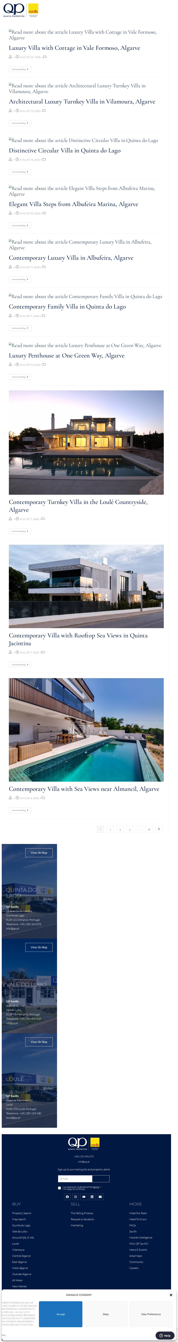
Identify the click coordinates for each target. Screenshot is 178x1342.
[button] (171, 1295)
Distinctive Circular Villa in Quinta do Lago (65, 150)
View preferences (151, 1314)
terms (96, 1186)
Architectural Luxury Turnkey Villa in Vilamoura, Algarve (82, 101)
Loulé (15, 1243)
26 (149, 829)
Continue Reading (21, 68)
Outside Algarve (21, 1274)
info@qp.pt (84, 1161)
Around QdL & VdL (23, 1237)
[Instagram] (75, 1197)
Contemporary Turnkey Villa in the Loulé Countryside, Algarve (78, 506)
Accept (60, 1314)
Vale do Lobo (19, 1231)
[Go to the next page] (158, 829)
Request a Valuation (82, 1219)
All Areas (17, 1280)
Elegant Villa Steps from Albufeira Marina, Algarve (73, 204)
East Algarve (19, 1262)
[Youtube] (83, 1197)
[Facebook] (67, 1197)
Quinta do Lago (21, 1225)
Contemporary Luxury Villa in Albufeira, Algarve (71, 258)
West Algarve (20, 1268)
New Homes (19, 1286)
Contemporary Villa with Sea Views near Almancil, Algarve (84, 789)
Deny (106, 1314)
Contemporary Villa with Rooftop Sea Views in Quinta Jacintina (78, 639)
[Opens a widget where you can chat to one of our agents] (165, 1336)
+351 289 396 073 (83, 1156)
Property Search (21, 1213)
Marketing (77, 1225)
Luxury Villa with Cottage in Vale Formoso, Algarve (74, 48)
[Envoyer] (100, 1178)
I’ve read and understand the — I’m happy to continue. (82, 1188)
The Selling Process (82, 1213)
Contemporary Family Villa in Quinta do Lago (67, 306)
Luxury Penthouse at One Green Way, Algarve (66, 355)
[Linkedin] (92, 1197)
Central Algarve (21, 1256)
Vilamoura (18, 1249)
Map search (19, 1219)
